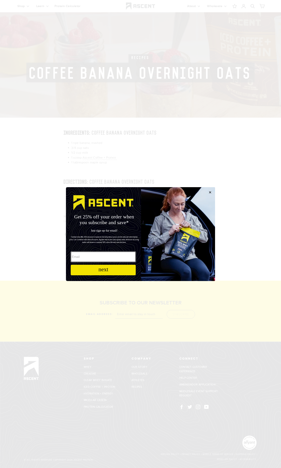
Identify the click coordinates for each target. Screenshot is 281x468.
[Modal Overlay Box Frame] (140, 234)
